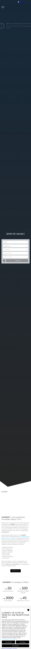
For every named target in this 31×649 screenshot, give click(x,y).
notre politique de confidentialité (9, 639)
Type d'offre (6, 241)
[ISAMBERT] (24, 7)
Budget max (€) (8, 253)
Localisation (7, 249)
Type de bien (6, 245)
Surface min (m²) (8, 257)
